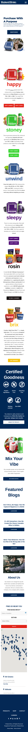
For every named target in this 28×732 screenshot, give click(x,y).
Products (6, 711)
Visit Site (5, 684)
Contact (22, 711)
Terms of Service (17, 728)
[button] (3, 637)
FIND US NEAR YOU (14, 606)
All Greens (9, 677)
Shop (14, 711)
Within (14, 617)
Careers (14, 715)
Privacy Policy (10, 728)
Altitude (8, 689)
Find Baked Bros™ (14, 610)
